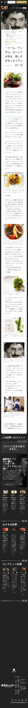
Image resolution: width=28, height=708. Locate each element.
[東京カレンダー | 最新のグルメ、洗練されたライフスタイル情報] (1, 2)
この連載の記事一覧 (9, 484)
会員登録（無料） (22, 2)
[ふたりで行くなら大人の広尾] (14, 7)
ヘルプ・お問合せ (16, 681)
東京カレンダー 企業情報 (16, 691)
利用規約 (18, 677)
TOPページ (16, 677)
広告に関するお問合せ (16, 686)
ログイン (11, 2)
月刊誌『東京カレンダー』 (23, 680)
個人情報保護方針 (18, 680)
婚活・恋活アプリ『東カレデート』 (23, 683)
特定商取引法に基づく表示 (18, 691)
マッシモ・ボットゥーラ (12, 117)
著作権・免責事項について (18, 685)
